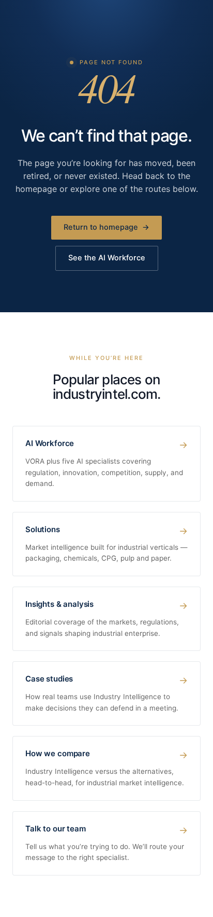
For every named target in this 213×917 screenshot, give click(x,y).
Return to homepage (106, 227)
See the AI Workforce (106, 257)
